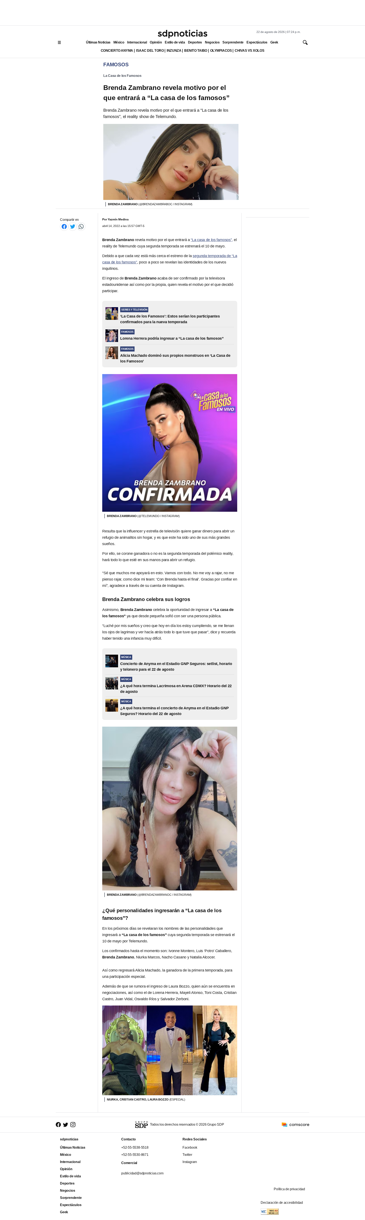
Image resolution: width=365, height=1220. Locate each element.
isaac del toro (150, 50)
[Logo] (182, 34)
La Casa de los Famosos (122, 75)
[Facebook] (64, 226)
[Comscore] (295, 1124)
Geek (274, 42)
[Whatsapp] (81, 226)
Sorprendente (233, 42)
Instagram (189, 1162)
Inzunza (174, 50)
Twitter (187, 1154)
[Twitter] (72, 226)
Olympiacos (221, 50)
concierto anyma (117, 50)
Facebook (189, 1147)
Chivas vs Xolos (249, 50)
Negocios (212, 42)
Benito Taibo (195, 50)
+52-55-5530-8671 (134, 1154)
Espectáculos (257, 42)
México (118, 42)
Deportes (195, 42)
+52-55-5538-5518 (134, 1147)
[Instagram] (72, 1124)
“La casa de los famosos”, (212, 240)
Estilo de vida (175, 42)
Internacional (137, 42)
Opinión (156, 42)
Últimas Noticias (98, 42)
